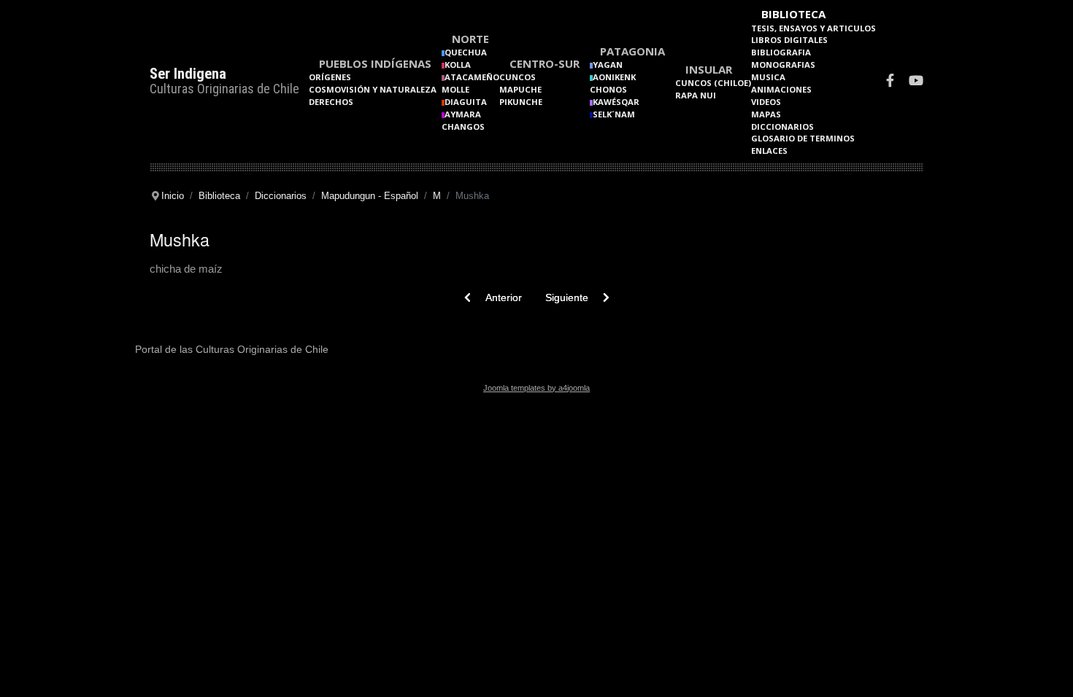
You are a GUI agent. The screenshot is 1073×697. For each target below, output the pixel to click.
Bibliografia (781, 52)
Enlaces (769, 150)
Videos (766, 101)
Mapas (766, 114)
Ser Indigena (188, 73)
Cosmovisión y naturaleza (372, 89)
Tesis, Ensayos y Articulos (813, 28)
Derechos (331, 101)
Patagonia (632, 51)
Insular (708, 69)
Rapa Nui (695, 95)
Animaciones (781, 89)
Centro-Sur (544, 63)
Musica (768, 76)
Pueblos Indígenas (375, 63)
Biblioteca (793, 14)
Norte (470, 38)
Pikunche (520, 101)
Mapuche (520, 89)
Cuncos (517, 76)
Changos (463, 126)
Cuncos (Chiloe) (713, 82)
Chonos (608, 89)
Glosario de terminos (803, 138)
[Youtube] (916, 82)
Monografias (783, 64)
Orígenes (330, 76)
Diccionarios (782, 126)
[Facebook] (890, 82)
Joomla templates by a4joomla (536, 387)
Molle (455, 89)
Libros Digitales (789, 39)
